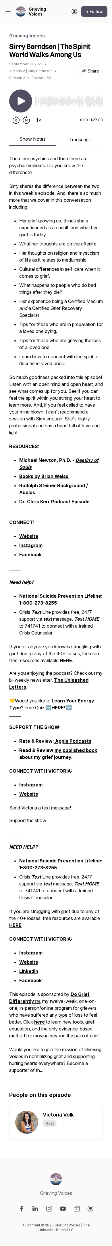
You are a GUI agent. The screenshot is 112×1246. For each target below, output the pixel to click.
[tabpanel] (56, 617)
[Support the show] (74, 11)
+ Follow (94, 11)
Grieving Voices (37, 12)
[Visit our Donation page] (90, 1208)
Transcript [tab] (79, 139)
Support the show (27, 820)
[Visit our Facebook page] (21, 1208)
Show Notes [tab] (33, 139)
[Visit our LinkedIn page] (35, 1208)
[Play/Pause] (20, 101)
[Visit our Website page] (77, 1208)
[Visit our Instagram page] (49, 1208)
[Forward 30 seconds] (26, 120)
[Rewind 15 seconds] (16, 120)
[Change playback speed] (38, 120)
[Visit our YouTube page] (63, 1208)
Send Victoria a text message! (40, 808)
